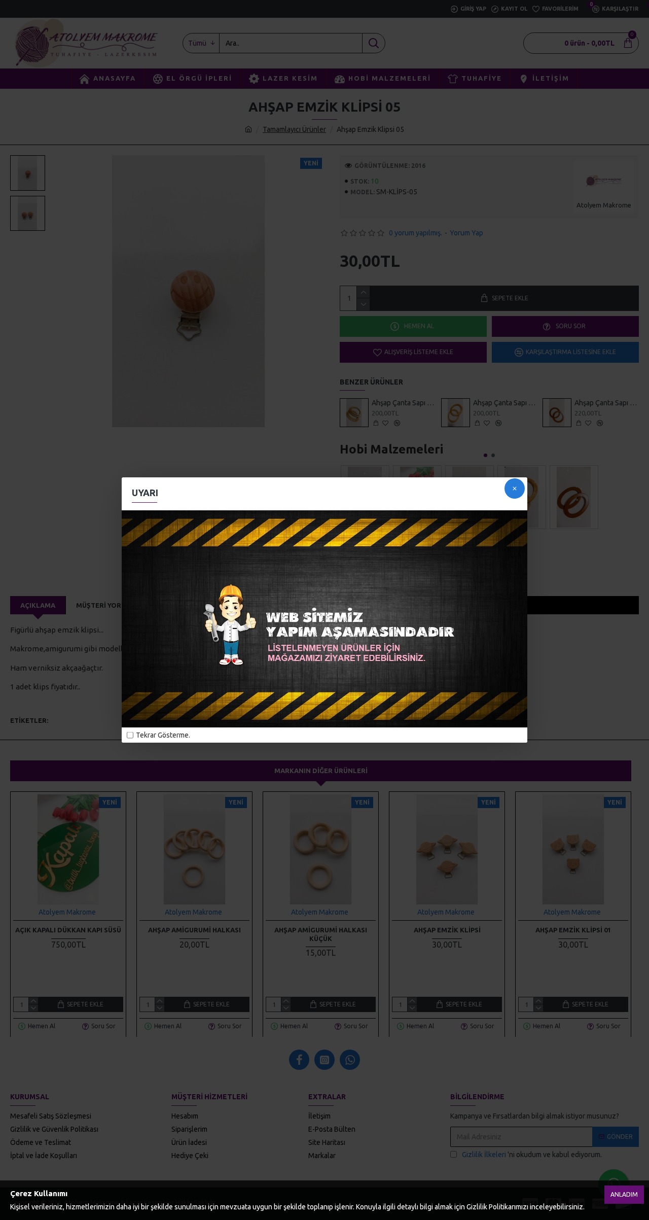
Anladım (624, 1194)
